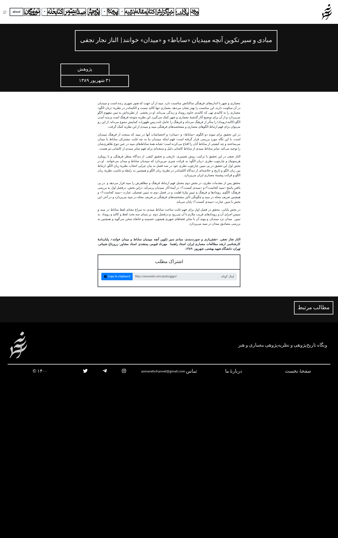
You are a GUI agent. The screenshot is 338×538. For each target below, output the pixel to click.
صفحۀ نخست (298, 371)
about (17, 11)
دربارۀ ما (233, 371)
